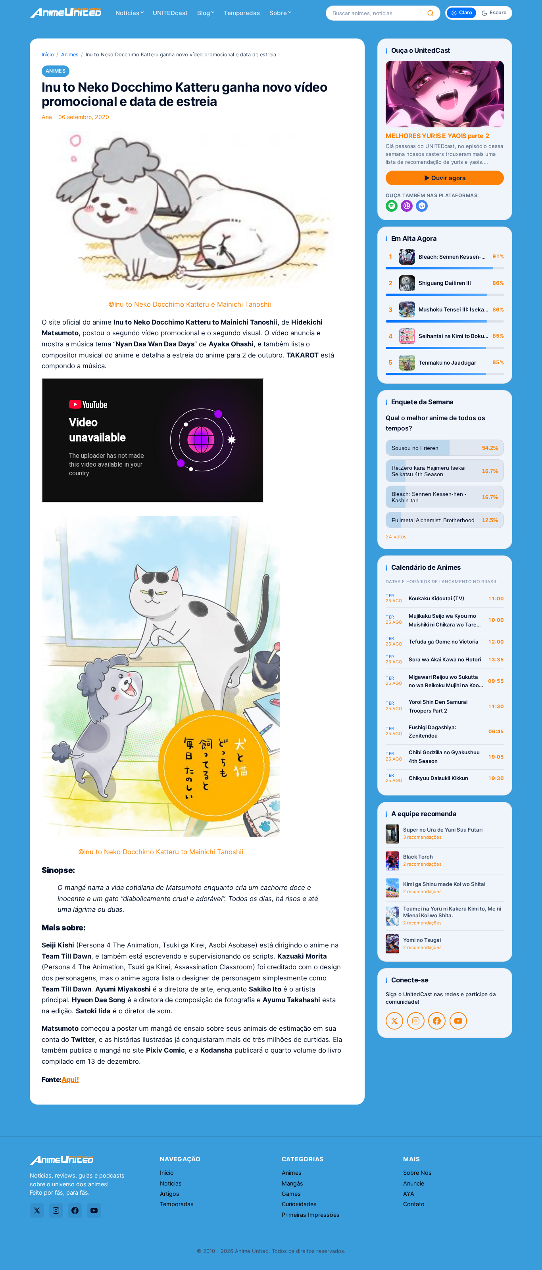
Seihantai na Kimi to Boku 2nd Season (451, 336)
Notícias (127, 13)
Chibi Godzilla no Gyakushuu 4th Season (444, 756)
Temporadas (242, 13)
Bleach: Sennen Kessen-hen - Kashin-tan (450, 257)
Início (48, 55)
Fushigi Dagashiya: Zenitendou (432, 731)
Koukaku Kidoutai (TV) (436, 598)
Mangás (292, 1183)
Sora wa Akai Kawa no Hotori (445, 659)
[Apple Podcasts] (407, 206)
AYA (408, 1193)
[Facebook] (437, 1021)
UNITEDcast (170, 13)
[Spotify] (392, 206)
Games (291, 1193)
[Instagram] (416, 1021)
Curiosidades (299, 1204)
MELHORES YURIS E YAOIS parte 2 (437, 136)
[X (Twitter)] (394, 1021)
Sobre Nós (417, 1172)
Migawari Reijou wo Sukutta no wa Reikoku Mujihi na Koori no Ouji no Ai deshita (445, 682)
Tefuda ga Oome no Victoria (444, 641)
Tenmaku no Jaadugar (447, 362)
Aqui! (70, 1080)
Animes (70, 55)
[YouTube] (458, 1021)
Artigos (169, 1193)
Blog (203, 13)
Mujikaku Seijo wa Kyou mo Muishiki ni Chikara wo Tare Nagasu (443, 621)
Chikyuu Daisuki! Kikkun (438, 778)
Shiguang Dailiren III (445, 283)
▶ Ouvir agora (445, 178)
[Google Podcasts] (422, 206)
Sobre (278, 13)
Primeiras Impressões (311, 1214)
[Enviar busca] (430, 13)
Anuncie (413, 1183)
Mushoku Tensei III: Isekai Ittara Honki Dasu (452, 309)
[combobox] (373, 13)
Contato (414, 1204)
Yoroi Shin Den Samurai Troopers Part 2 (438, 706)
